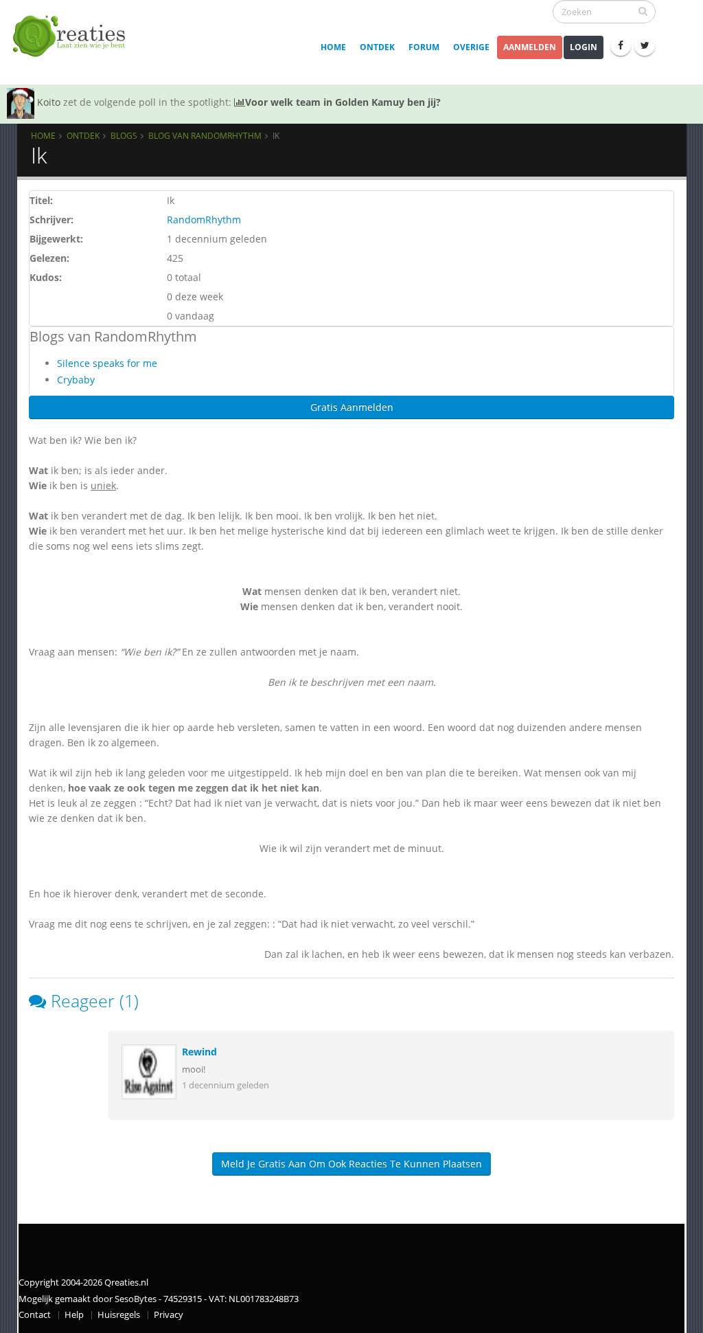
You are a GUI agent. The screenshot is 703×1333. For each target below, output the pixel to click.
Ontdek (377, 47)
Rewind (199, 1051)
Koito (48, 102)
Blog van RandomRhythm (205, 135)
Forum (423, 47)
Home (333, 47)
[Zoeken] (643, 11)
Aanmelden (529, 47)
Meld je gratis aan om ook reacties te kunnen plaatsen (351, 1163)
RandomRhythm (204, 219)
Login (583, 47)
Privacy (168, 1315)
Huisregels (118, 1315)
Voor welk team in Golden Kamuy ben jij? (343, 102)
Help (74, 1315)
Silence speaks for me (107, 363)
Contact (35, 1315)
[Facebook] (620, 45)
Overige (471, 47)
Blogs (124, 135)
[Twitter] (644, 45)
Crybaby (76, 379)
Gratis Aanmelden (351, 407)
